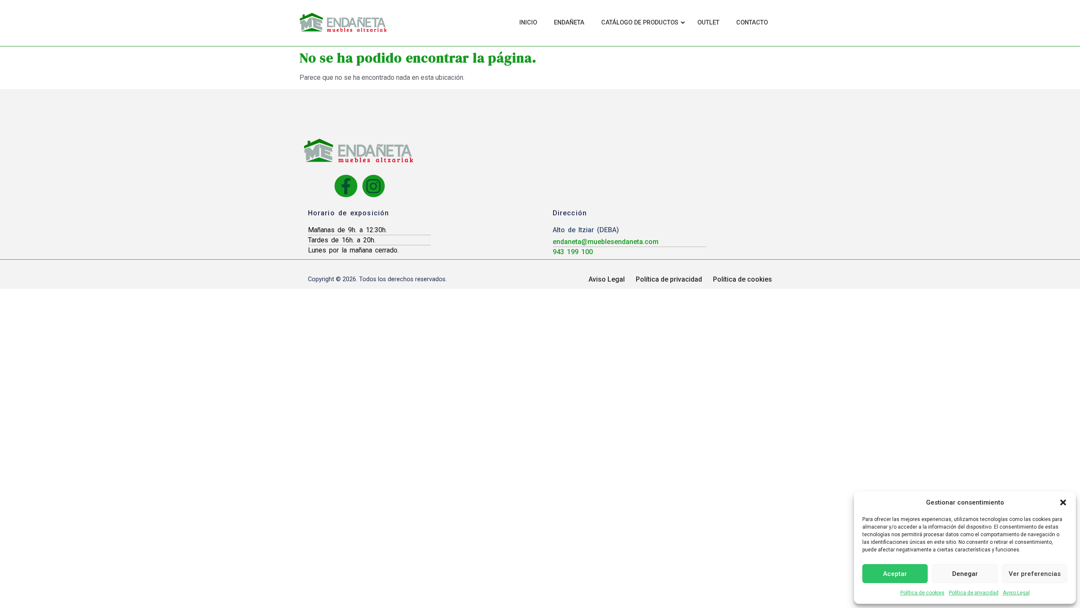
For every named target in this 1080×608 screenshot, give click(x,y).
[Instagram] (373, 186)
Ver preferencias (1035, 574)
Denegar (965, 574)
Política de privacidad (974, 593)
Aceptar (895, 574)
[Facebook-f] (346, 186)
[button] (1063, 502)
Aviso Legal (1016, 593)
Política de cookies (922, 593)
